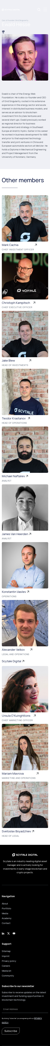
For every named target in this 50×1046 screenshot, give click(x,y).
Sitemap (6, 951)
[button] (45, 9)
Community (8, 975)
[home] (11, 9)
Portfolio (6, 908)
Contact (6, 923)
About (5, 903)
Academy (6, 918)
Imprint (5, 956)
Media (5, 913)
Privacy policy (9, 960)
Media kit (6, 970)
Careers (6, 965)
